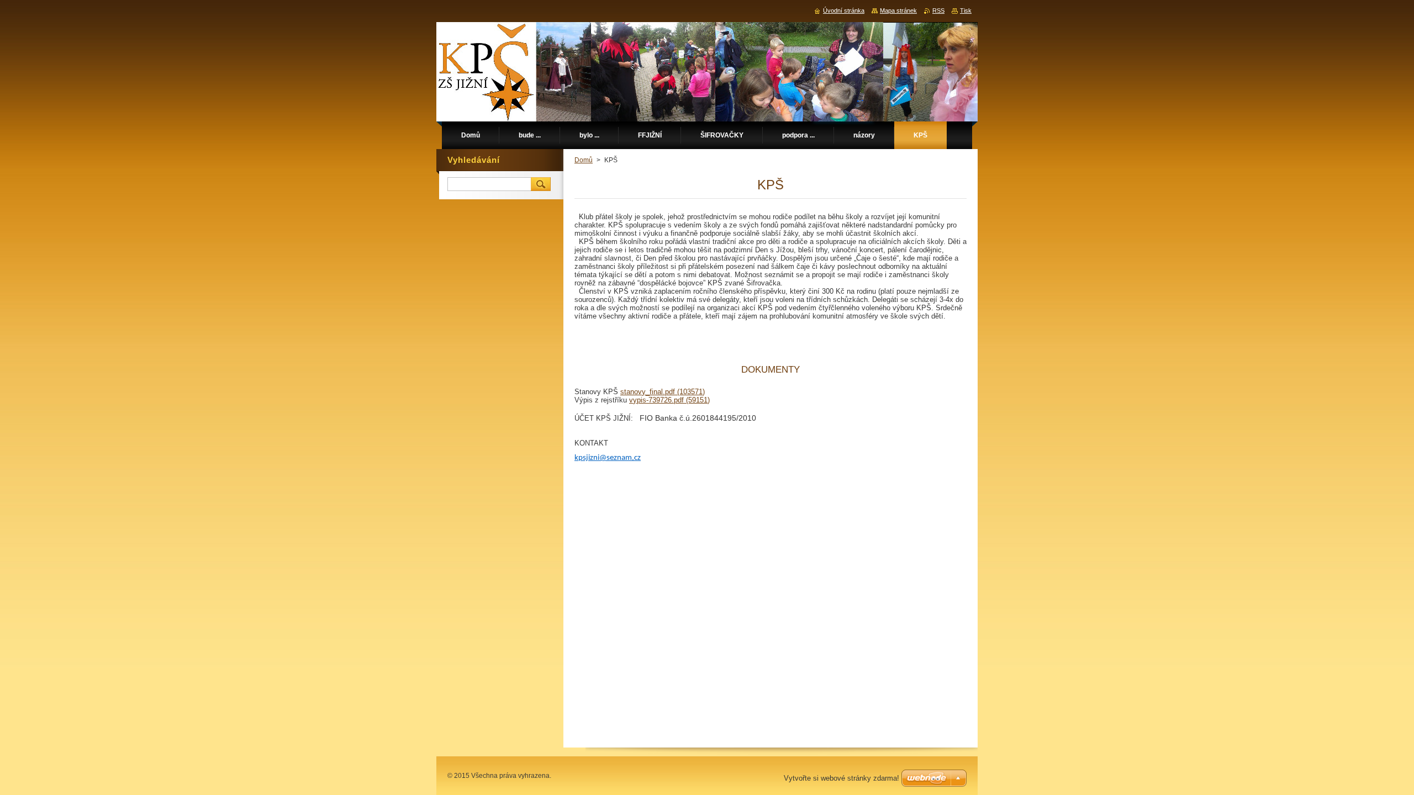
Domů (583, 160)
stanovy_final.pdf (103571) (662, 392)
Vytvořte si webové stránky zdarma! (841, 778)
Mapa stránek (898, 10)
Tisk (966, 10)
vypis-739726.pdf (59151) (669, 400)
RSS (938, 10)
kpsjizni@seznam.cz (607, 458)
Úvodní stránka (843, 10)
